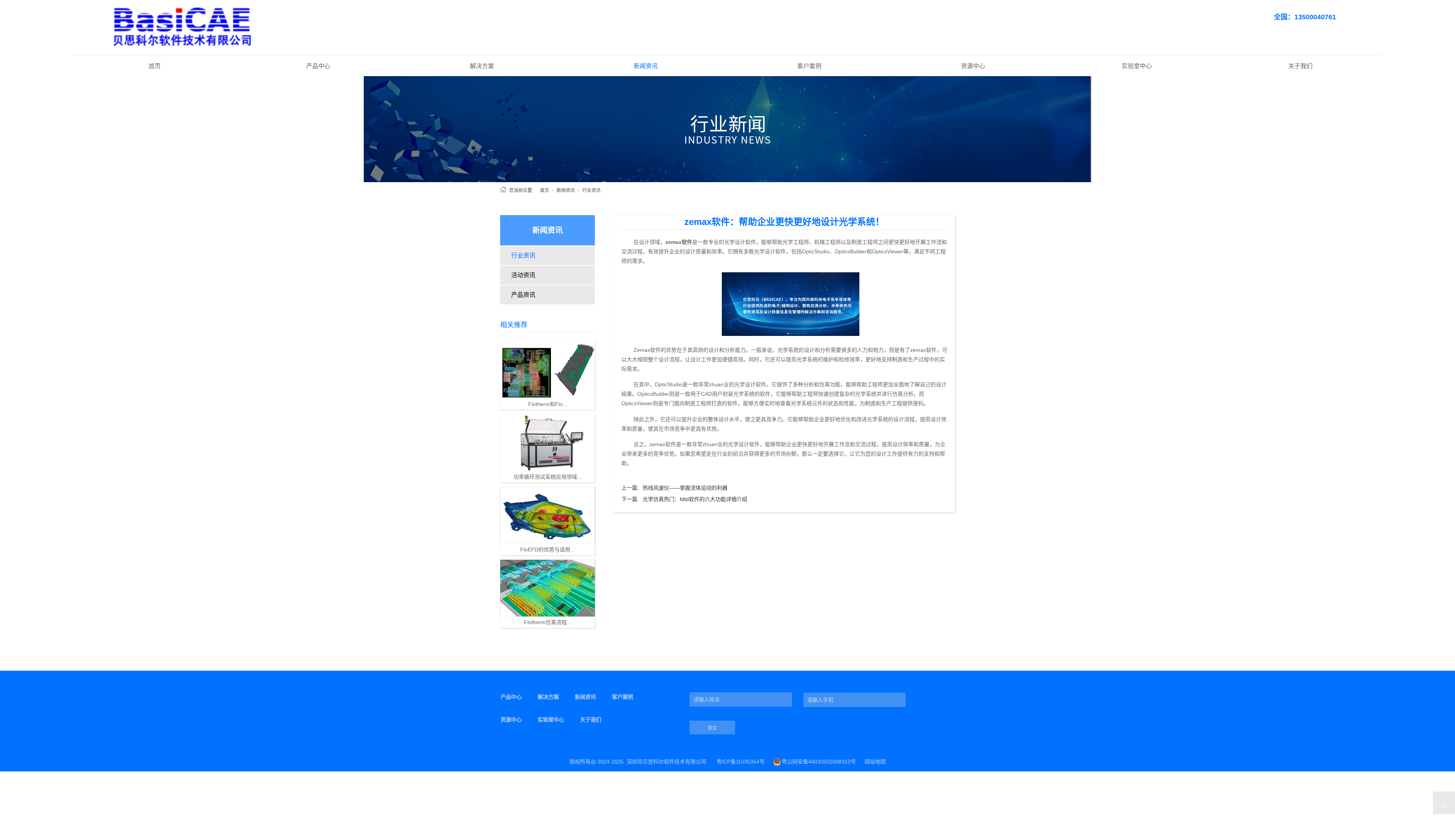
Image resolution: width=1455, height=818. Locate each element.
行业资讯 (591, 190)
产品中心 (318, 66)
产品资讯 (523, 295)
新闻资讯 (646, 66)
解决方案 (482, 66)
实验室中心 (1137, 66)
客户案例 (809, 66)
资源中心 (973, 66)
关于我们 (1300, 66)
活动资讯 (523, 275)
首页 (155, 66)
